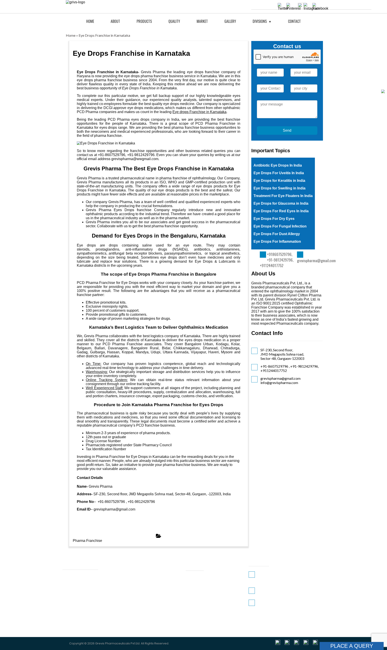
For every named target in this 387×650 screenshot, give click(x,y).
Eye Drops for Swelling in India (279, 188)
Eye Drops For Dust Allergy (277, 234)
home (90, 21)
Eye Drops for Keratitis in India (279, 180)
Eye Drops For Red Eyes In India (281, 211)
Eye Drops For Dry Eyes (274, 219)
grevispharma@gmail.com (316, 260)
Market (202, 21)
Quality (174, 21)
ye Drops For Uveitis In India (280, 173)
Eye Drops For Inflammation (277, 241)
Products (144, 21)
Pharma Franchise (87, 541)
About (115, 21)
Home (70, 35)
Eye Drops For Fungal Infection (280, 226)
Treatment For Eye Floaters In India (283, 196)
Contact (294, 21)
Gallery (230, 21)
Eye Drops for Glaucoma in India (281, 203)
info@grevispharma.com (279, 382)
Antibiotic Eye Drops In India (278, 165)
